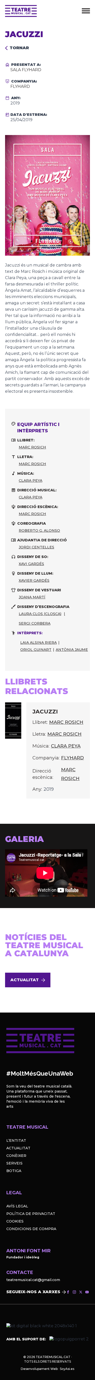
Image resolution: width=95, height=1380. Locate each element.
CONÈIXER (16, 1155)
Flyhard (20, 86)
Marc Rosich (32, 447)
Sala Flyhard (25, 69)
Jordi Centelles (36, 547)
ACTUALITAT (18, 1148)
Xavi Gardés (31, 564)
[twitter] (80, 1292)
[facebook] (68, 1292)
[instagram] (74, 1292)
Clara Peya (30, 480)
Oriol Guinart (35, 649)
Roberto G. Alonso (39, 530)
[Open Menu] (86, 11)
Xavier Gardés (34, 580)
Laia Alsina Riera (38, 642)
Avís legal (17, 1206)
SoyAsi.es (67, 1369)
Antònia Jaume (72, 649)
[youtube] (87, 1292)
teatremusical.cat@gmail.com (33, 1280)
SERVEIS (14, 1163)
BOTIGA (13, 1171)
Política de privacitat (30, 1213)
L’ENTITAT (16, 1140)
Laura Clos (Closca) (40, 614)
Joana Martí (32, 597)
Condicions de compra (31, 1229)
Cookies (15, 1221)
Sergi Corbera (34, 623)
